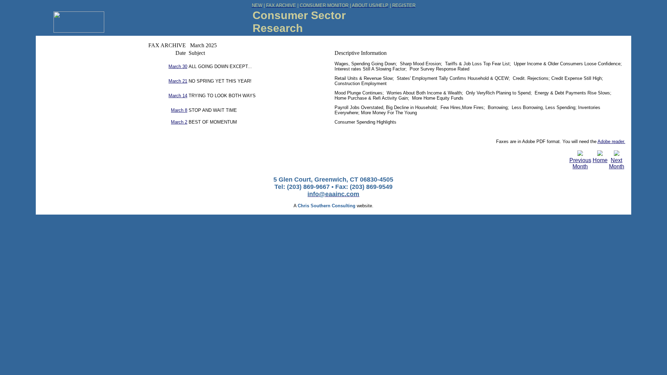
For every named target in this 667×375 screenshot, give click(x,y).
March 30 (177, 66)
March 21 (177, 81)
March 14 (177, 95)
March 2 (179, 122)
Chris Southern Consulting (326, 205)
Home (600, 160)
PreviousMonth (580, 163)
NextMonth (616, 163)
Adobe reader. (611, 141)
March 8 (179, 110)
